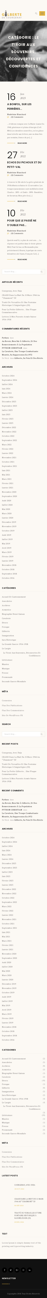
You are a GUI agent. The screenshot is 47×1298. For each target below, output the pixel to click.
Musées (5, 664)
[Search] (36, 13)
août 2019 (6, 535)
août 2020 (6, 500)
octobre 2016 (8, 578)
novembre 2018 (9, 565)
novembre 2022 (9, 431)
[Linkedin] (29, 1270)
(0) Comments (16, 117)
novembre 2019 (9, 526)
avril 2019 (6, 548)
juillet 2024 (7, 384)
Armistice (6, 609)
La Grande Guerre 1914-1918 (15, 644)
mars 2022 (6, 444)
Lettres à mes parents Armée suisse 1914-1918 (19, 318)
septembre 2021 (9, 466)
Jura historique (9, 640)
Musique (6, 668)
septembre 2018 (9, 573)
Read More (22, 143)
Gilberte (6, 631)
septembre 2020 (9, 496)
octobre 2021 (8, 462)
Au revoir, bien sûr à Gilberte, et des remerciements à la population (19, 343)
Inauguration (8, 635)
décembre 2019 (9, 522)
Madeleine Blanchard (16, 114)
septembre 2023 (9, 406)
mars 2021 (6, 479)
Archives (6, 605)
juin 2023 (6, 414)
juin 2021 (6, 470)
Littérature (7, 660)
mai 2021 (6, 474)
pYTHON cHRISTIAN (12, 348)
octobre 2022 (8, 436)
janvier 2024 (7, 397)
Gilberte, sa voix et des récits (28, 358)
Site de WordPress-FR (12, 715)
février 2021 (7, 483)
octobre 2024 (8, 375)
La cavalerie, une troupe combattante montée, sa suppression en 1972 (20, 353)
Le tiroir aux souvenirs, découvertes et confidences (21, 654)
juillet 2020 (7, 505)
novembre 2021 (9, 457)
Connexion (7, 700)
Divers (5, 622)
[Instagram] (23, 1270)
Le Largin (6, 648)
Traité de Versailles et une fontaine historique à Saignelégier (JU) (19, 303)
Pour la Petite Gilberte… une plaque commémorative (19, 311)
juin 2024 (6, 388)
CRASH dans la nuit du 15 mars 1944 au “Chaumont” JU (21, 296)
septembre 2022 (9, 440)
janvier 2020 (7, 517)
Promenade (7, 677)
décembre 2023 (9, 401)
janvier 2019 (7, 561)
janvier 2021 (7, 487)
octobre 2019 (8, 530)
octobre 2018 (8, 569)
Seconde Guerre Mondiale (14, 681)
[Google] (17, 1270)
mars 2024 (6, 393)
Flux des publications (12, 705)
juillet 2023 (7, 410)
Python (5, 337)
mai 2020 (6, 509)
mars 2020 (6, 513)
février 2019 (7, 556)
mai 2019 (6, 543)
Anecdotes (7, 601)
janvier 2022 (7, 453)
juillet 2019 (7, 539)
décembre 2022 (9, 427)
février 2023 (7, 418)
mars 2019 (6, 552)
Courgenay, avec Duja (12, 291)
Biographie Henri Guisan (13, 614)
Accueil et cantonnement (14, 597)
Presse (5, 673)
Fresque (5, 627)
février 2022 (7, 449)
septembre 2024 (9, 380)
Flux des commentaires (13, 710)
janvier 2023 (7, 423)
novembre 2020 (9, 492)
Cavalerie (6, 618)
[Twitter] (10, 1270)
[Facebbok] (4, 1270)
